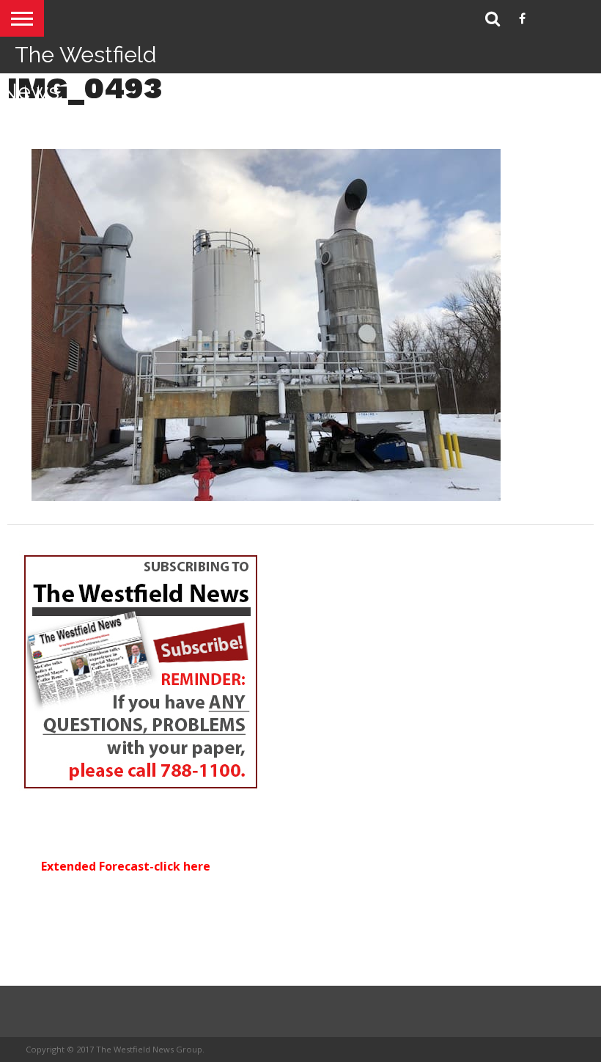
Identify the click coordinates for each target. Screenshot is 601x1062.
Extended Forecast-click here (125, 866)
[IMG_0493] (266, 496)
